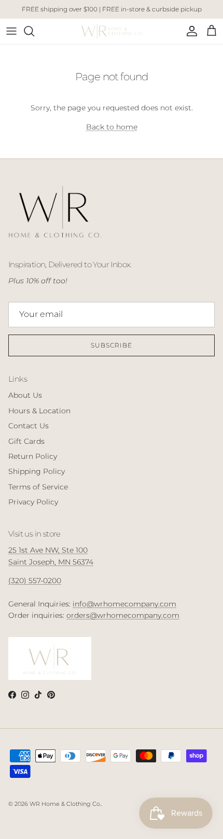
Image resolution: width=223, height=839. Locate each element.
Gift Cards (26, 441)
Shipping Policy (36, 471)
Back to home (111, 127)
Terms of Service (38, 486)
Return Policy (32, 456)
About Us (25, 395)
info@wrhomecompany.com (124, 604)
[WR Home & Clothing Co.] (112, 31)
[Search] (34, 31)
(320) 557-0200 (34, 580)
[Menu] (11, 31)
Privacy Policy (33, 502)
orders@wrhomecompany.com (122, 615)
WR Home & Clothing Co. (65, 803)
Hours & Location (39, 410)
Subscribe (111, 345)
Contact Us (28, 425)
